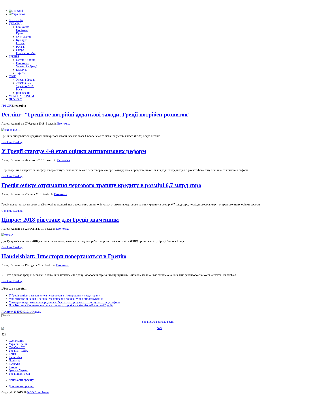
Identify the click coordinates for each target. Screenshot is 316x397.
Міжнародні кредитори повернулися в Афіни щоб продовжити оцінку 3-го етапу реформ (64, 302)
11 (29, 311)
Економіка (63, 123)
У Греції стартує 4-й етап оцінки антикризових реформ (73, 151)
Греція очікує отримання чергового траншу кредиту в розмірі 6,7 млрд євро (101, 185)
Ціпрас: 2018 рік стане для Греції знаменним (60, 219)
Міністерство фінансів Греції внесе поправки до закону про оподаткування (56, 298)
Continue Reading (11, 142)
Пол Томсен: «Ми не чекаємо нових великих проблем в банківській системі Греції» (61, 305)
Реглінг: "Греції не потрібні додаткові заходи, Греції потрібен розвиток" (96, 114)
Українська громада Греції (158, 321)
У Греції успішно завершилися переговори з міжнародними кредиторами (54, 295)
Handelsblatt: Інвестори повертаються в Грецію (63, 256)
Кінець (36, 311)
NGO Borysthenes (38, 392)
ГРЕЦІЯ (6, 105)
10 (26, 311)
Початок (6, 311)
